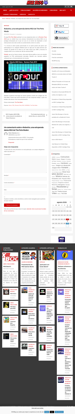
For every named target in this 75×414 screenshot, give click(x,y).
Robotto (6, 54)
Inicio (5, 10)
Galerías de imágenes (40, 10)
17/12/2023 (67, 370)
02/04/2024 (67, 342)
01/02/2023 (31, 320)
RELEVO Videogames (58, 184)
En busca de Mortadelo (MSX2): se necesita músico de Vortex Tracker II (62, 74)
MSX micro (13, 293)
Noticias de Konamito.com (61, 177)
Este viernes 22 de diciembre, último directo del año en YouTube (68, 362)
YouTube (64, 193)
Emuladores (59, 161)
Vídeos (59, 193)
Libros (63, 169)
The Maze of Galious (67, 189)
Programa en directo (63, 182)
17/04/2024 (67, 310)
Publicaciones (26, 10)
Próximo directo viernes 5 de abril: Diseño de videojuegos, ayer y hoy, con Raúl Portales (68, 332)
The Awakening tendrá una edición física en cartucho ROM (37, 115)
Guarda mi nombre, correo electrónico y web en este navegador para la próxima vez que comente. (24, 199)
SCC (62, 189)
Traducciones (62, 191)
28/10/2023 (67, 396)
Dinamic (58, 159)
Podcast (61, 180)
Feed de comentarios (57, 57)
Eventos (54, 163)
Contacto (31, 14)
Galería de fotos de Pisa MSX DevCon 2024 (31, 297)
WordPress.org (56, 60)
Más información (59, 412)
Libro (60, 169)
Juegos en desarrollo (63, 165)
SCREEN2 (27, 105)
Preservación (67, 180)
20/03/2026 (49, 299)
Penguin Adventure (55, 180)
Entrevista (69, 161)
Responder (11, 142)
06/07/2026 (6, 268)
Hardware (64, 163)
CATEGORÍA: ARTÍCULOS (47, 248)
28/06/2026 (42, 269)
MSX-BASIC (57, 174)
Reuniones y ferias (60, 187)
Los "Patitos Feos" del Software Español (61, 171)
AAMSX (53, 157)
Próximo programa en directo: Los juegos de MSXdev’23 (68, 390)
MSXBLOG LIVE (62, 248)
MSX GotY (63, 10)
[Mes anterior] (53, 202)
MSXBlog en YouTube (63, 262)
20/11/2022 (31, 337)
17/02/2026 (13, 310)
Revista (59, 189)
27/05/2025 (13, 327)
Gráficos (58, 163)
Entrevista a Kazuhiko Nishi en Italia (50, 352)
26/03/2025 (49, 338)
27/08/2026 (24, 269)
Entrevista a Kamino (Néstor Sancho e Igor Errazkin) (68, 304)
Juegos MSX (56, 168)
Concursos (53, 10)
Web (5, 189)
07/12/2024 (31, 302)
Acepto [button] (46, 412)
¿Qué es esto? (13, 10)
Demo (10, 105)
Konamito (12, 34)
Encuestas (64, 161)
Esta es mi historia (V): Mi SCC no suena (50, 294)
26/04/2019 (6, 34)
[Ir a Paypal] (62, 31)
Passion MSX (66, 178)
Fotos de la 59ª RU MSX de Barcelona (31, 316)
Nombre (6, 175)
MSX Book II (59, 139)
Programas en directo (63, 264)
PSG (13, 105)
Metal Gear (66, 172)
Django (63, 159)
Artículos (42, 262)
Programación (54, 182)
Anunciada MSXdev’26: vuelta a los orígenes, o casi (61, 124)
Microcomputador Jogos (13, 339)
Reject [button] (52, 412)
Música (59, 176)
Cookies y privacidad (10, 14)
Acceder (54, 51)
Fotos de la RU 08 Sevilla (31, 333)
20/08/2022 (31, 352)
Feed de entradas (56, 54)
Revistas (12, 291)
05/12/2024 (60, 270)
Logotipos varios (31, 349)
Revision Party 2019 (19, 105)
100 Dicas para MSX (13, 307)
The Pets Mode (13, 37)
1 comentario (18, 34)
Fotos (29, 288)
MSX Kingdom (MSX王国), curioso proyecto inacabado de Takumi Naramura (14, 116)
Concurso (58, 157)
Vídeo (54, 193)
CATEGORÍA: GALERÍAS (28, 248)
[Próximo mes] (70, 202)
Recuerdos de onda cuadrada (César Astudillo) (50, 333)
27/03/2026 (13, 295)
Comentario (7, 154)
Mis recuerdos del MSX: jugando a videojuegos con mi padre (50, 313)
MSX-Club (66, 174)
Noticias (6, 25)
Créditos (23, 14)
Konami (64, 167)
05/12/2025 (49, 320)
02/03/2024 (13, 343)
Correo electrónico (9, 182)
